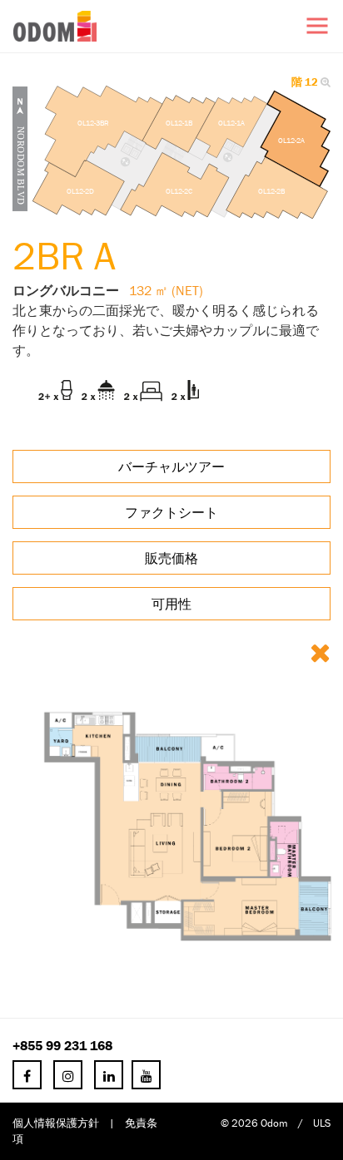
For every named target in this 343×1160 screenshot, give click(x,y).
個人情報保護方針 (55, 1123)
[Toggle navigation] (317, 26)
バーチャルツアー (171, 466)
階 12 (306, 82)
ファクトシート (171, 512)
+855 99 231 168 (62, 1045)
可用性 (171, 603)
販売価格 (171, 558)
